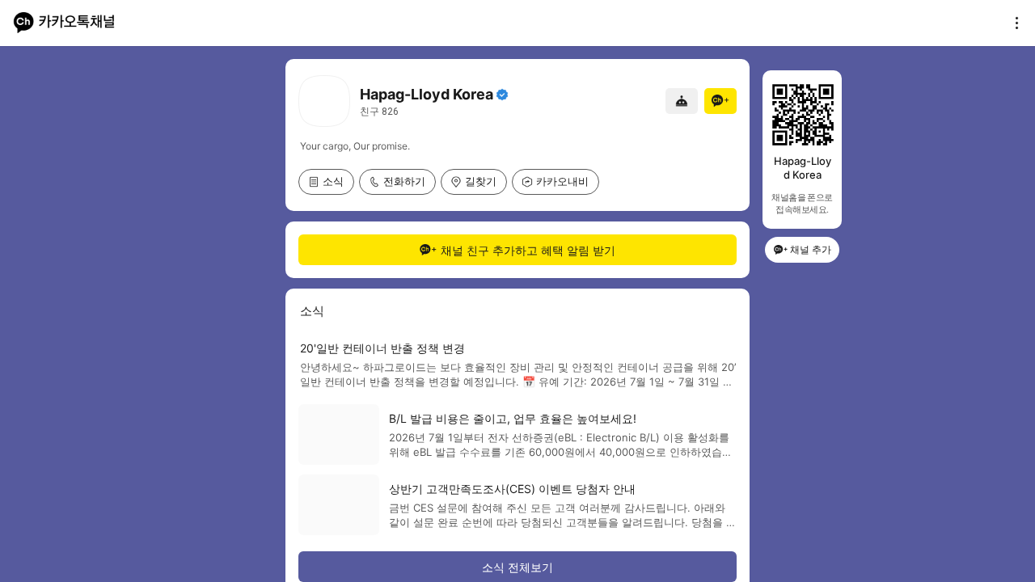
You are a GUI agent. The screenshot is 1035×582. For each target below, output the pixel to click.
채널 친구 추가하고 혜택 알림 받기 (528, 250)
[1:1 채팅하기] (681, 101)
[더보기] (1012, 22)
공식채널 (502, 94)
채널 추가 (810, 249)
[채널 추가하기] (720, 101)
